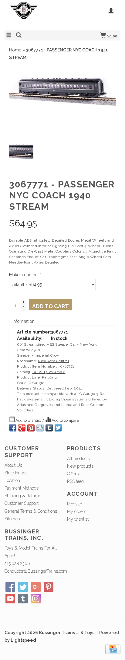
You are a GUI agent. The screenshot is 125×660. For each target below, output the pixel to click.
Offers (73, 473)
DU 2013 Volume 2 (49, 372)
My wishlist (78, 519)
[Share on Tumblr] (49, 427)
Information (23, 321)
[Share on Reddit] (40, 427)
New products (80, 466)
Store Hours (15, 472)
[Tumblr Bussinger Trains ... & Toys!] (23, 598)
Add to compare (65, 420)
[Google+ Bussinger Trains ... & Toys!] (36, 587)
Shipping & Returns (23, 495)
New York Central (53, 361)
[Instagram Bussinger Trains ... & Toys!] (36, 598)
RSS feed (75, 481)
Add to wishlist (28, 420)
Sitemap (12, 518)
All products (78, 458)
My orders (76, 511)
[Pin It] (31, 427)
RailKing (49, 377)
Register (74, 503)
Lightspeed (23, 640)
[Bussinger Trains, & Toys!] (33, 14)
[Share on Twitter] (58, 427)
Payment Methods (22, 488)
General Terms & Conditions (31, 511)
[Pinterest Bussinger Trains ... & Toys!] (48, 587)
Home (15, 49)
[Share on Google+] (21, 427)
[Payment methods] (112, 648)
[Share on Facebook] (12, 427)
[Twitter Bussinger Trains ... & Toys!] (23, 587)
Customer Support (22, 503)
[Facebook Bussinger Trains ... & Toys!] (10, 587)
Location (12, 480)
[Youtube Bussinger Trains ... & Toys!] (10, 598)
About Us (13, 465)
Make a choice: (25, 274)
